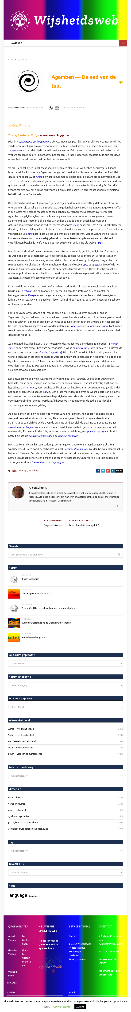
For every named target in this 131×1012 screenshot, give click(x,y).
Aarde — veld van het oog (21, 729)
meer (119, 470)
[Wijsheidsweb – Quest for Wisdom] (65, 21)
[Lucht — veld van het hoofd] (51, 108)
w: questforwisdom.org (110, 944)
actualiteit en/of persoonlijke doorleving (28, 829)
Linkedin (72, 992)
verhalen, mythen (17, 804)
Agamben (33, 470)
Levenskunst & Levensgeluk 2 (84, 525)
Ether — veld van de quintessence (25, 754)
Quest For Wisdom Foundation (26, 958)
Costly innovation (30, 579)
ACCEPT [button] (80, 1007)
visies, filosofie (15, 797)
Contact (73, 936)
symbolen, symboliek (18, 816)
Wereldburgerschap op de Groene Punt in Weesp (46, 622)
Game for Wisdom (12, 952)
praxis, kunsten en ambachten (23, 822)
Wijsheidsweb (12, 974)
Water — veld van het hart (21, 735)
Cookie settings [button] (61, 1006)
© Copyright (75, 951)
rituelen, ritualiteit (17, 810)
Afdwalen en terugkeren (34, 637)
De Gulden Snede (25, 940)
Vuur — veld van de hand (20, 747)
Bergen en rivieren (53, 525)
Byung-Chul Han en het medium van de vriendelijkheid (48, 608)
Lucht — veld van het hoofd (22, 741)
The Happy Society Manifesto (36, 593)
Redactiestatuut (77, 948)
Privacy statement (78, 959)
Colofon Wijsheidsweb (80, 944)
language (22, 470)
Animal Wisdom (12, 938)
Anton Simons (20, 108)
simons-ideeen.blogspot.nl (53, 135)
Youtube (11, 992)
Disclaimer (74, 955)
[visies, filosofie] (57, 108)
